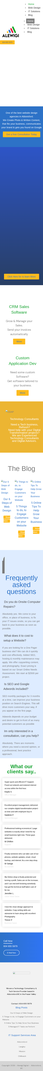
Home (31, 4)
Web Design (34, 7)
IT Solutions (34, 11)
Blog (30, 15)
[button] (21, 605)
